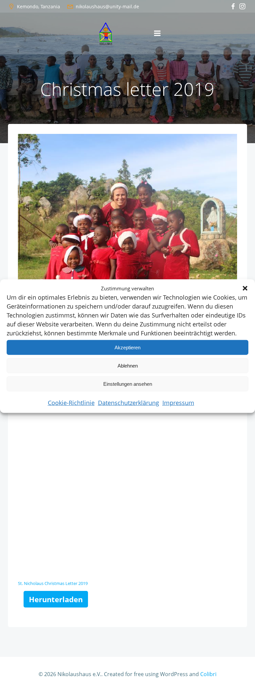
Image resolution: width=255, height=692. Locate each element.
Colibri (208, 674)
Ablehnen (128, 365)
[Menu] (157, 33)
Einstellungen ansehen (127, 383)
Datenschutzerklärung (128, 403)
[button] (245, 288)
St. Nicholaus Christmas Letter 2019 (53, 583)
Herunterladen (56, 599)
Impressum (178, 403)
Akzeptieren (127, 347)
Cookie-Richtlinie (71, 403)
